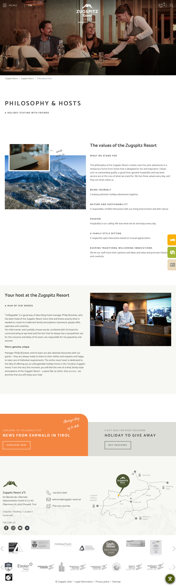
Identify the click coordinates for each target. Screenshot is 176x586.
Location (27, 512)
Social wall (8, 515)
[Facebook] (6, 527)
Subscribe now (16, 445)
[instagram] (13, 527)
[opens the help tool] (170, 578)
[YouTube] (20, 527)
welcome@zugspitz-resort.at (66, 499)
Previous (2, 549)
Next (174, 549)
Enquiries (7, 512)
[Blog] (27, 527)
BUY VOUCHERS (117, 445)
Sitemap (116, 582)
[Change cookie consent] (9, 577)
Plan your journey (61, 506)
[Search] (171, 6)
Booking (17, 512)
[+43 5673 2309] (161, 6)
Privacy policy (102, 582)
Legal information (84, 582)
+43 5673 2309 (59, 493)
